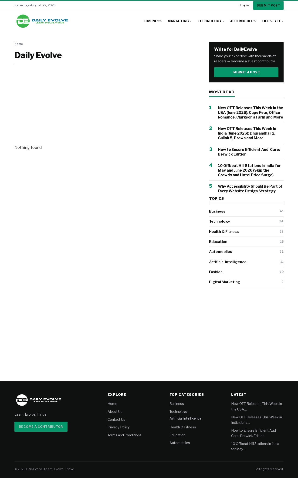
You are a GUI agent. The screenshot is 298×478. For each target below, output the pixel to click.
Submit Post (268, 5)
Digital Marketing (224, 282)
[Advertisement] (105, 104)
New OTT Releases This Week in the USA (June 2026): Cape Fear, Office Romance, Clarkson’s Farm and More (250, 112)
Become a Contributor (41, 426)
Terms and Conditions (125, 435)
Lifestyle (271, 21)
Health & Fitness (224, 231)
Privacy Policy (119, 427)
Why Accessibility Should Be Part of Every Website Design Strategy (250, 188)
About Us (115, 412)
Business (153, 21)
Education (218, 241)
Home (18, 44)
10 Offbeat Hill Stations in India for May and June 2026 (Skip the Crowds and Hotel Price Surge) (249, 170)
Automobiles (243, 21)
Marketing (178, 21)
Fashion (216, 272)
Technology (210, 21)
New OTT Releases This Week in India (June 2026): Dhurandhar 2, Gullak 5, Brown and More (247, 133)
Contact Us (116, 419)
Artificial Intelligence (228, 262)
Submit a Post (246, 72)
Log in (244, 5)
